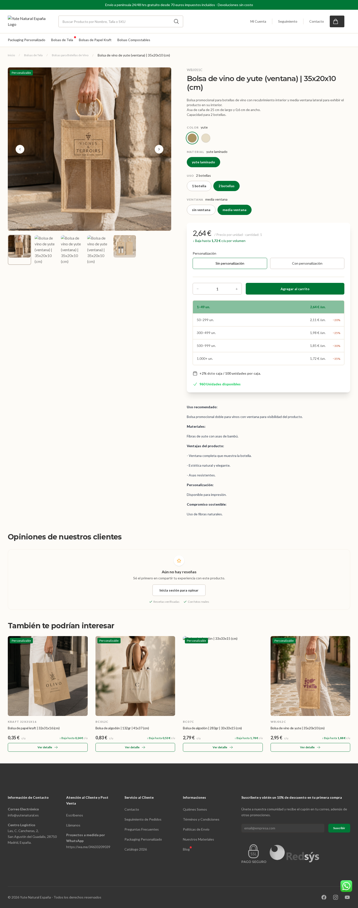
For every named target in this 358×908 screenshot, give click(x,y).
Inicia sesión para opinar (179, 590)
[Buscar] (176, 21)
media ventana (234, 210)
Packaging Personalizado (143, 839)
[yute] (192, 138)
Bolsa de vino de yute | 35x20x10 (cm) (298, 728)
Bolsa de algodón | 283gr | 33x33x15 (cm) (212, 728)
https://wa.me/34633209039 (88, 847)
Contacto (316, 21)
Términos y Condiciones (201, 819)
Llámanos (73, 825)
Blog (186, 849)
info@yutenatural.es (23, 815)
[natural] (205, 138)
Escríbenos (74, 815)
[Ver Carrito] (337, 21)
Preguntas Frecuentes (141, 829)
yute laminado (203, 162)
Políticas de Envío (196, 829)
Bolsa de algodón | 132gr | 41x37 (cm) (122, 728)
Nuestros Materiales (198, 839)
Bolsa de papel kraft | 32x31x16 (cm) (33, 728)
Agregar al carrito (295, 289)
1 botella (199, 186)
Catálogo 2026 (135, 849)
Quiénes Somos (195, 809)
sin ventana (201, 210)
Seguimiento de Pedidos (142, 819)
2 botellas (226, 186)
